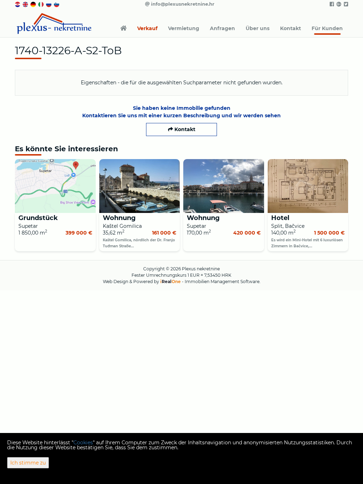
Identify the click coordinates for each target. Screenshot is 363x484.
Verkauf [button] (147, 28)
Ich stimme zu (28, 463)
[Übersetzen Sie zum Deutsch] (33, 4)
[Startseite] (123, 28)
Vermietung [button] (183, 28)
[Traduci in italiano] (41, 4)
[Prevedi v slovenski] (57, 4)
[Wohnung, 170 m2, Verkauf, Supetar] (223, 186)
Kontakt (290, 28)
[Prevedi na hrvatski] (18, 4)
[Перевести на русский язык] (49, 4)
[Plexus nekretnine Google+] (338, 4)
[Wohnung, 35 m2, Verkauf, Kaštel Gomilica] (139, 186)
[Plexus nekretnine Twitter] (345, 4)
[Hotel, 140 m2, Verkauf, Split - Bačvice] (308, 186)
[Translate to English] (26, 4)
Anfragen (222, 28)
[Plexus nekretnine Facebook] (331, 4)
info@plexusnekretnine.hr (182, 4)
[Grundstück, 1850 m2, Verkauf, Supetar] (55, 186)
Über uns (257, 28)
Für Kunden (327, 28)
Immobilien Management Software (222, 281)
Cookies (83, 442)
